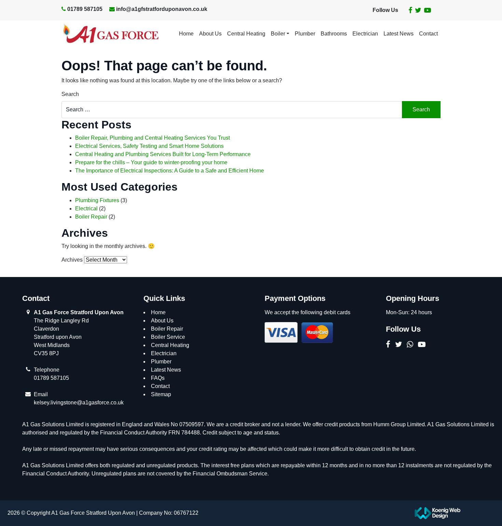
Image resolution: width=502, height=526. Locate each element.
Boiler (278, 34)
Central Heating (246, 34)
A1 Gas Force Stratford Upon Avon (79, 312)
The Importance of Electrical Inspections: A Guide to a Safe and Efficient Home (169, 171)
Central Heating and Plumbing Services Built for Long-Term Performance (163, 154)
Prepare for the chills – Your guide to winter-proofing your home (151, 162)
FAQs (158, 378)
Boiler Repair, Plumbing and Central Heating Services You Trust (152, 138)
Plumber (305, 34)
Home (186, 34)
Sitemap (161, 394)
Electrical (86, 208)
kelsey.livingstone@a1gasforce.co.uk (79, 402)
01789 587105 (84, 9)
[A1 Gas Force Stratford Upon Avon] (110, 33)
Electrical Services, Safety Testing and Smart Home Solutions (149, 146)
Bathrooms (334, 34)
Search (70, 94)
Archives (72, 260)
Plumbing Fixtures (97, 200)
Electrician (365, 34)
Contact (428, 34)
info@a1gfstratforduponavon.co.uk (161, 9)
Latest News (399, 34)
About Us (210, 34)
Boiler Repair (91, 217)
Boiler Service (168, 337)
